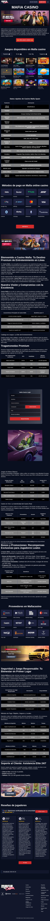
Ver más (25, 862)
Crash (30, 54)
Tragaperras (42, 54)
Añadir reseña (41, 811)
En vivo (18, 54)
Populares (5, 54)
